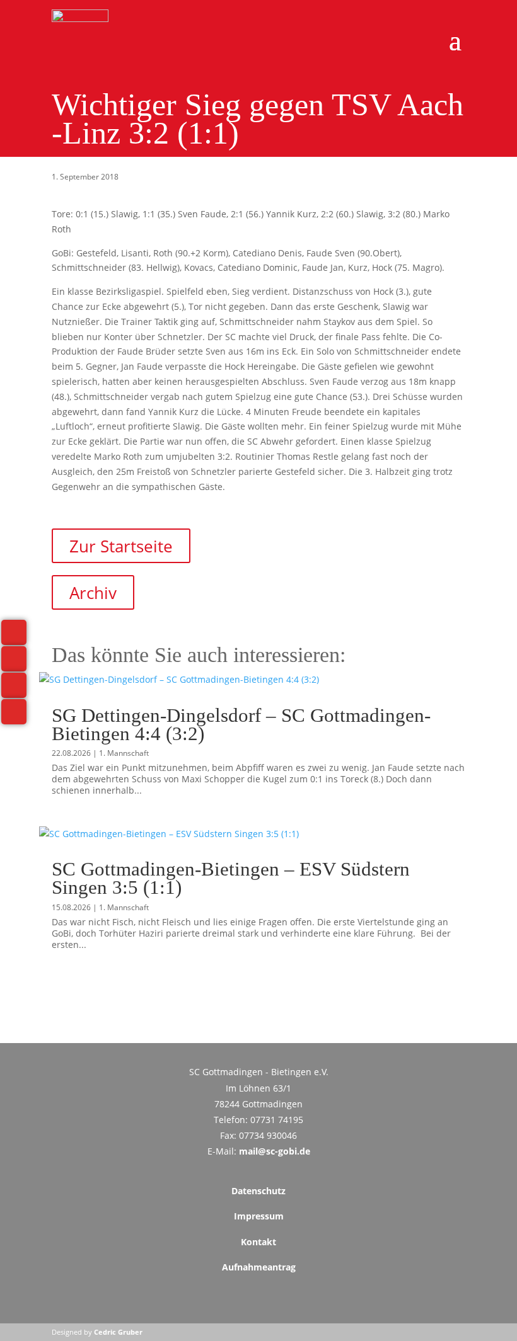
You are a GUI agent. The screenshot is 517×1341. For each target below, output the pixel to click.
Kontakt (258, 1242)
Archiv (93, 592)
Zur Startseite (121, 545)
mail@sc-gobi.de (274, 1151)
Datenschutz (258, 1191)
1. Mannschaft (124, 753)
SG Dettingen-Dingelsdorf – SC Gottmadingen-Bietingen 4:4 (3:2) (241, 724)
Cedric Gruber (118, 1332)
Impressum (259, 1216)
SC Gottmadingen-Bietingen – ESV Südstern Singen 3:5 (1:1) (231, 878)
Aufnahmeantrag (259, 1267)
